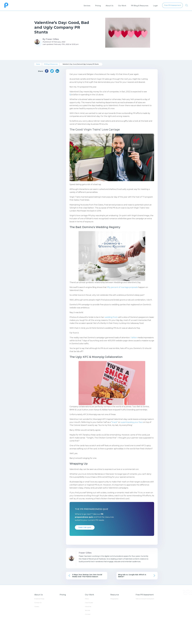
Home (38, 64)
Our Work (122, 5)
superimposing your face (132, 422)
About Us (109, 5)
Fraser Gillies (52, 39)
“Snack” (114, 422)
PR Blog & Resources (139, 5)
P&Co (87, 599)
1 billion (134, 338)
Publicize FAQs (39, 599)
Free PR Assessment (145, 595)
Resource (114, 595)
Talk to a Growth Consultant (145, 599)
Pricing (98, 5)
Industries (88, 606)
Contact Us (37, 602)
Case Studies (89, 602)
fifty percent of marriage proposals (122, 287)
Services (87, 5)
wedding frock (111, 317)
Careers (36, 606)
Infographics (114, 599)
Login (155, 5)
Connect (87, 614)
